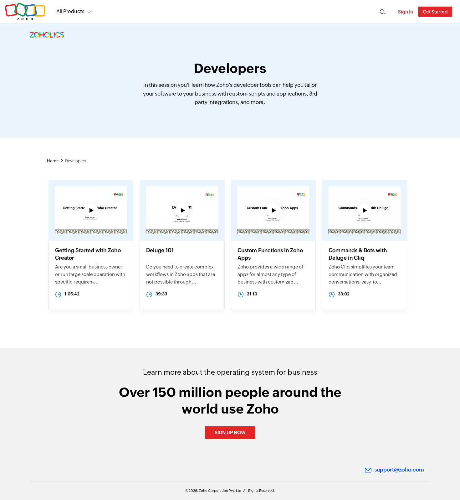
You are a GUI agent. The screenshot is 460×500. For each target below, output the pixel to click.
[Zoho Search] (382, 11)
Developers (75, 161)
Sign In (405, 11)
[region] (91, 245)
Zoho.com (25, 12)
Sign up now (230, 432)
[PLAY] (91, 230)
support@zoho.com (399, 469)
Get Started (435, 11)
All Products (70, 11)
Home (53, 161)
